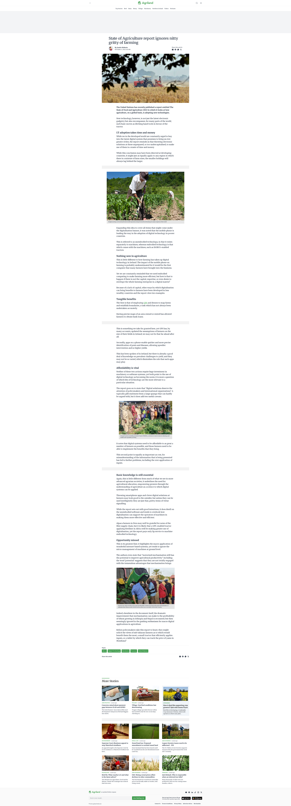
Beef (125, 8)
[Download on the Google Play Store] (197, 798)
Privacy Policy (177, 803)
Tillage (140, 8)
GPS (145, 303)
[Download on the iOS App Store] (186, 798)
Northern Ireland (157, 8)
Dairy (130, 8)
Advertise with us (187, 803)
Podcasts (173, 8)
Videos (166, 8)
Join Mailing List (138, 798)
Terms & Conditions (167, 803)
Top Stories (119, 8)
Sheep (135, 8)
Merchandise (197, 803)
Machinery (147, 8)
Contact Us (157, 803)
